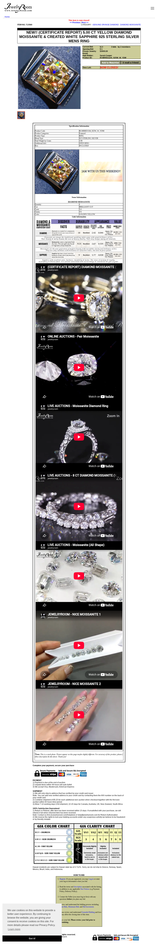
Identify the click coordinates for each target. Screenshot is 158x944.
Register (62, 879)
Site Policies (84, 889)
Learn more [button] (14, 929)
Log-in (91, 879)
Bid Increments (88, 907)
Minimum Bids (73, 907)
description (78, 887)
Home (7, 17)
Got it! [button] (32, 938)
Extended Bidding (88, 912)
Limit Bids (63, 907)
